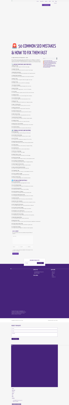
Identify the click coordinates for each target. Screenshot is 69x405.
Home (38, 1)
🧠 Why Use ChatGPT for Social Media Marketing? (49, 65)
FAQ (53, 1)
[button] (36, 229)
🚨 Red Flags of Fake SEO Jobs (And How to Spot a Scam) (50, 61)
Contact (55, 3)
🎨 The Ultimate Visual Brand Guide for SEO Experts (49, 62)
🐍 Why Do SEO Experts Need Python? (47, 60)
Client (50, 1)
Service (46, 1)
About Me (41, 1)
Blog (56, 1)
